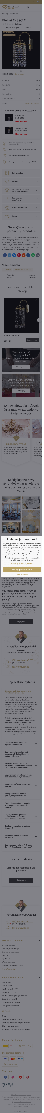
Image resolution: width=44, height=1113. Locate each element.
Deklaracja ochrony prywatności (22, 564)
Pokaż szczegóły (22, 574)
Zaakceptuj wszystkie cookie (22, 570)
